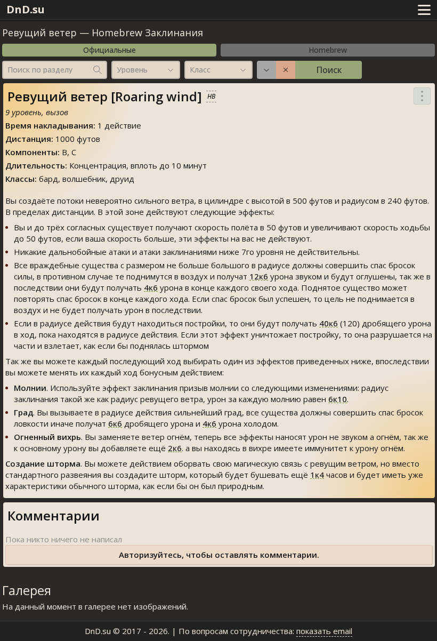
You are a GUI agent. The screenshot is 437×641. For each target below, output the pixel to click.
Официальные (109, 50)
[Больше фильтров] (266, 70)
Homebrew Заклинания (147, 32)
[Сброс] (285, 70)
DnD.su (25, 9)
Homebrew (328, 50)
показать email (324, 631)
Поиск (329, 70)
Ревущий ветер (39, 32)
